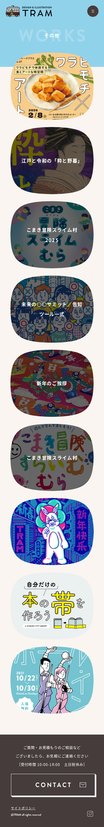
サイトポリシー (23, 808)
